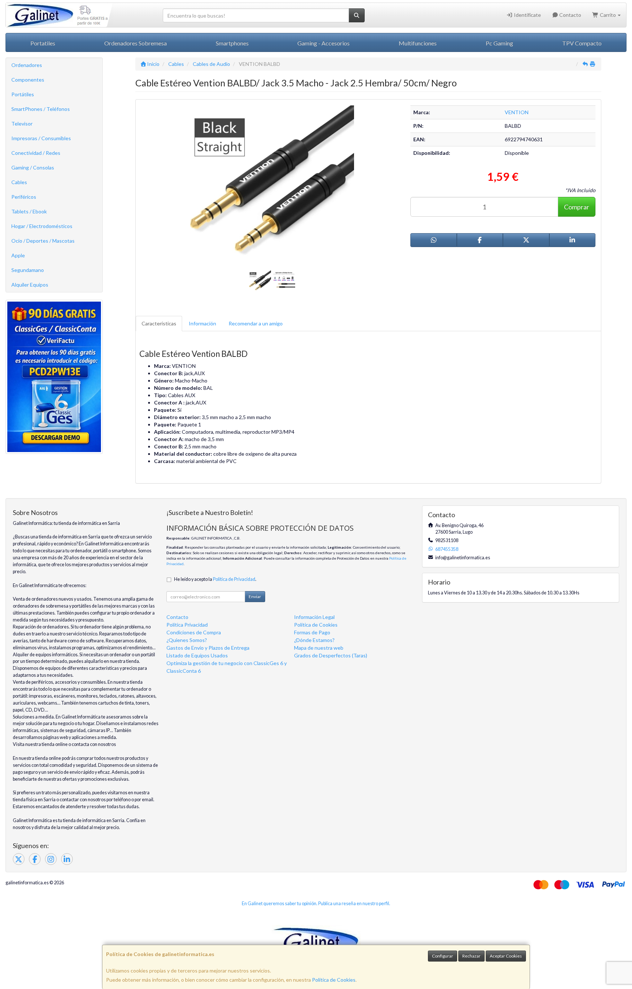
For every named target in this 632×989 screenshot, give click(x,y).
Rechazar (471, 956)
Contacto (569, 15)
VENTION (516, 112)
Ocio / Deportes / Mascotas (43, 241)
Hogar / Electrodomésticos (41, 226)
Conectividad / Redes (35, 153)
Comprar (576, 207)
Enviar (255, 596)
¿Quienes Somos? (186, 640)
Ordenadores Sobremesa (135, 43)
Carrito (608, 15)
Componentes (27, 79)
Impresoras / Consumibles (41, 138)
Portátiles (22, 94)
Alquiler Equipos (29, 284)
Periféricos (23, 197)
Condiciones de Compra (193, 632)
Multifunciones (418, 43)
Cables (19, 182)
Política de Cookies (334, 980)
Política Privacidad (187, 625)
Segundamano (27, 270)
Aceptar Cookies (506, 956)
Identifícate (527, 15)
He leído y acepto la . (215, 579)
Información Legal (314, 617)
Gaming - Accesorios (323, 43)
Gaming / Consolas (32, 167)
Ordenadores (26, 65)
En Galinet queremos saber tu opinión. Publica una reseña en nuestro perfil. (316, 903)
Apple (18, 255)
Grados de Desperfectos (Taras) (330, 655)
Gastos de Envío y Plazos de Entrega (207, 648)
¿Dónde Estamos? (314, 640)
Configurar (442, 956)
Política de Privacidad (234, 579)
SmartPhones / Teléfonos (40, 109)
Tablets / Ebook (29, 211)
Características (159, 323)
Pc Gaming (499, 43)
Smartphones (232, 43)
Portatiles (42, 43)
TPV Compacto (582, 43)
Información (202, 323)
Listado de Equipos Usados (197, 655)
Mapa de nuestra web (318, 648)
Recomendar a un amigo (256, 323)
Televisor (22, 123)
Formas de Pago (312, 632)
